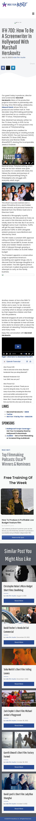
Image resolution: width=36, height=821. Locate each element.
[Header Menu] (33, 14)
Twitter (10, 414)
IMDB (27, 412)
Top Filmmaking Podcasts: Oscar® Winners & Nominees (16, 459)
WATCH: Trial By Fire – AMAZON (19, 417)
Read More (24, 601)
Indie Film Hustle (19, 57)
